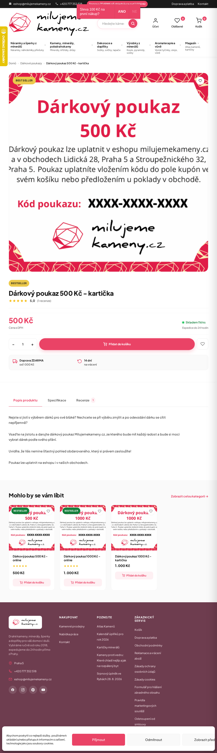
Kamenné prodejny (72, 626)
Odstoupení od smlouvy (145, 721)
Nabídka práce (68, 634)
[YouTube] (43, 690)
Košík (200, 22)
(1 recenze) (44, 301)
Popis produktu (25, 400)
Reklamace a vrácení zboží (148, 655)
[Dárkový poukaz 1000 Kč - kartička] (134, 528)
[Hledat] (132, 23)
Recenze (85, 400)
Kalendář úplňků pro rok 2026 (110, 636)
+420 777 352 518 (71, 3)
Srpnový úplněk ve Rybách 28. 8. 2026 (109, 676)
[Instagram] (23, 690)
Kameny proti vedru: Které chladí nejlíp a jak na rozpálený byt (111, 660)
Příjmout (98, 740)
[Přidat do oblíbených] (200, 81)
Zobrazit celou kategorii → (189, 496)
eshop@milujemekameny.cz (32, 3)
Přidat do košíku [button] (34, 582)
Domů (12, 63)
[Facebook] (13, 690)
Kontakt (203, 3)
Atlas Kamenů (106, 626)
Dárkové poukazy (31, 63)
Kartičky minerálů (108, 647)
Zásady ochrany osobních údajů (145, 668)
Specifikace (57, 400)
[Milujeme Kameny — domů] (49, 23)
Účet (155, 26)
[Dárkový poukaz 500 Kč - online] (32, 528)
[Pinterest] (33, 690)
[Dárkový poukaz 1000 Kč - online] (83, 528)
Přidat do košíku (120, 344)
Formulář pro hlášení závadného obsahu (148, 689)
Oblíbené (177, 22)
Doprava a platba (183, 3)
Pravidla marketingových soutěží (145, 705)
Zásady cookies (145, 679)
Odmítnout (153, 740)
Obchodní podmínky (148, 645)
